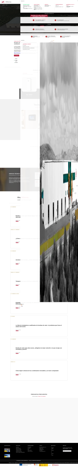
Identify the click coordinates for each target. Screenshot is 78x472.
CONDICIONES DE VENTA (26, 49)
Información (17, 229)
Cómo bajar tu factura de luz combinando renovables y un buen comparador (37, 370)
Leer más (17, 221)
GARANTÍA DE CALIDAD (26, 46)
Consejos (12, 229)
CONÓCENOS (22, 40)
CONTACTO (22, 304)
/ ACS (37, 5)
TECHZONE (22, 16)
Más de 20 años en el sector (18, 52)
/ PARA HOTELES (27, 8)
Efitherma (8, 2)
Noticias (13, 316)
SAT (21, 25)
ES (14, 229)
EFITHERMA (24, 45)
